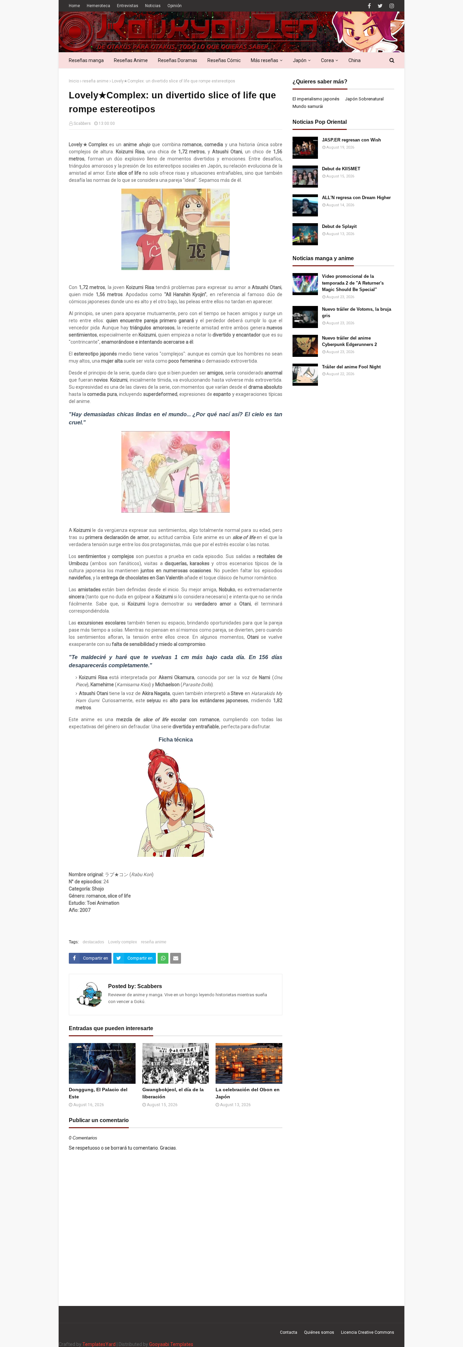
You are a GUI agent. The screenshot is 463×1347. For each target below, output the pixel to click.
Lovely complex (122, 942)
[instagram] (391, 6)
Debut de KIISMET (341, 168)
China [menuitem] (354, 60)
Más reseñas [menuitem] (264, 60)
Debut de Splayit (339, 226)
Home (74, 5)
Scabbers (82, 123)
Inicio (74, 81)
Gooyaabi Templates (171, 1344)
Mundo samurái (308, 106)
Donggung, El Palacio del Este (98, 1093)
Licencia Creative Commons (367, 1332)
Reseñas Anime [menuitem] (131, 60)
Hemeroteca (98, 5)
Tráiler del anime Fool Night (351, 366)
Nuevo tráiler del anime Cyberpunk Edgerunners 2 (349, 341)
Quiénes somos (319, 1332)
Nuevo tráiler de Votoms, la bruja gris (356, 313)
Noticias (153, 5)
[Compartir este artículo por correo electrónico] (175, 958)
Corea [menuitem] (327, 60)
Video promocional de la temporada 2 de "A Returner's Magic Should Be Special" (353, 283)
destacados (93, 942)
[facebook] (369, 6)
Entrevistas (127, 5)
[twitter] (380, 6)
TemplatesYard (99, 1344)
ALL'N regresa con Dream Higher (356, 197)
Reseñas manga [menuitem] (86, 60)
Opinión (174, 5)
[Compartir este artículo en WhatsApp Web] (163, 958)
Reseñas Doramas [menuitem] (177, 60)
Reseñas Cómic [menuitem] (224, 60)
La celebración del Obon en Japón (248, 1093)
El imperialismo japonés (316, 98)
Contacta (288, 1332)
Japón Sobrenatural (364, 98)
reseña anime (95, 81)
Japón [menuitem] (299, 60)
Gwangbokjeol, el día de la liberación (173, 1093)
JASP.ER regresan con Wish (351, 139)
